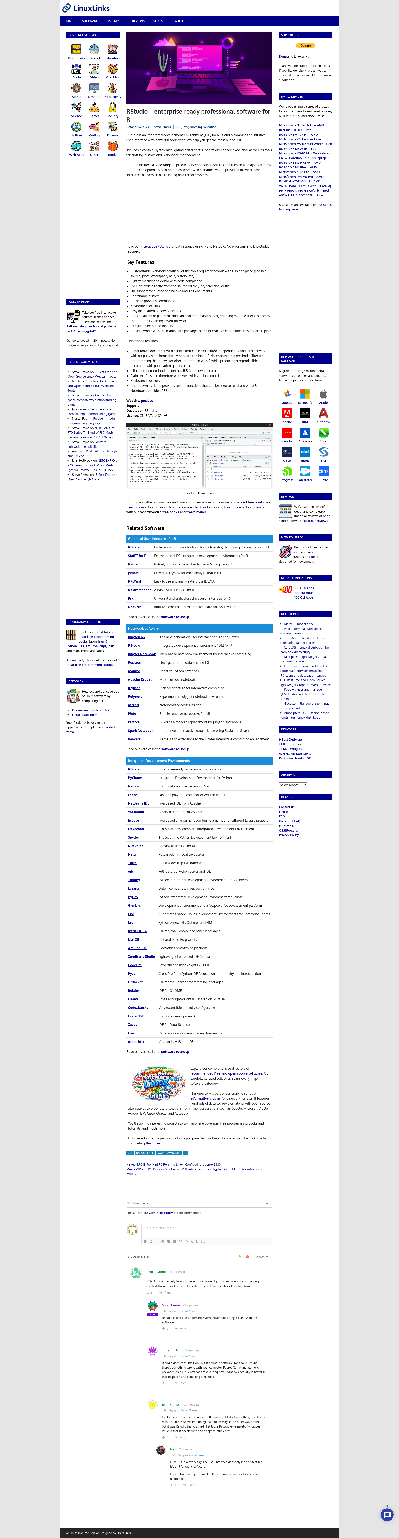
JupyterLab (136, 637)
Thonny (134, 880)
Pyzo (132, 973)
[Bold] (145, 1241)
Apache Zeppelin (141, 679)
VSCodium (136, 812)
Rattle (133, 564)
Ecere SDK (136, 1016)
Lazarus (134, 888)
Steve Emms (162, 127)
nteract (133, 705)
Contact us (286, 807)
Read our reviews (315, 521)
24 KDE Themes (290, 744)
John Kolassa (196, 1455)
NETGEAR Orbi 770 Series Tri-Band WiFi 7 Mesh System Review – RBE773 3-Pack (91, 432)
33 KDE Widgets (290, 749)
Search (177, 21)
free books (256, 502)
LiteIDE (133, 939)
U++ (131, 1033)
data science (145, 1152)
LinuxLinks (124, 1533)
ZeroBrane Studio (141, 956)
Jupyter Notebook (142, 654)
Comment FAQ (289, 821)
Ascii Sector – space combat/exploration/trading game (92, 399)
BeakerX (134, 739)
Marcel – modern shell (299, 624)
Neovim (134, 786)
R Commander (139, 590)
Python (71, 646)
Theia (132, 863)
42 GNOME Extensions (295, 754)
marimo (134, 671)
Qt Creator (136, 829)
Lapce (132, 795)
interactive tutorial (155, 246)
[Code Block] (186, 1241)
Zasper (133, 1025)
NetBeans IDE (138, 803)
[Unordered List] (174, 1241)
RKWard (134, 581)
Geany (133, 999)
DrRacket (135, 982)
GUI (178, 127)
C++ (130, 1152)
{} (197, 1241)
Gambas (134, 905)
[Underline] (157, 1241)
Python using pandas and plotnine (91, 326)
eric (131, 871)
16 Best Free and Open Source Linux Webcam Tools (92, 385)
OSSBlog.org (288, 830)
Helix (132, 854)
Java (101, 641)
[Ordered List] (169, 1241)
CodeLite (135, 965)
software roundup (175, 617)
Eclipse (133, 820)
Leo (131, 922)
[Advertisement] (199, 211)
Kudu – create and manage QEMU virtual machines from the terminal (302, 694)
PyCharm (135, 778)
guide (315, 557)
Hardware (115, 21)
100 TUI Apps (303, 593)
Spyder (133, 837)
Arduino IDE (137, 948)
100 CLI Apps (303, 597)
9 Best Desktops (291, 739)
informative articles (205, 1098)
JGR (131, 598)
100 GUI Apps (304, 588)
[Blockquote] (180, 1241)
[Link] (192, 1241)
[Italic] (151, 1241)
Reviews (138, 21)
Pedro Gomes (189, 1311)
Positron (134, 662)
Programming (192, 127)
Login (268, 1203)
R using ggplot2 (84, 331)
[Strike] (163, 1241)
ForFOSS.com (288, 826)
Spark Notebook (141, 731)
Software (90, 21)
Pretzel (133, 722)
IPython (134, 688)
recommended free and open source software (226, 1073)
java (160, 1152)
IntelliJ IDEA (137, 931)
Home (69, 21)
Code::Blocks (138, 1008)
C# (88, 646)
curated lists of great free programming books (96, 636)
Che (131, 914)
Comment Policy (161, 1213)
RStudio (134, 547)
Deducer (134, 607)
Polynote (135, 696)
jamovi (133, 573)
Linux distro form (84, 715)
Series (158, 21)
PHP (111, 646)
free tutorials (136, 507)
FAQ (282, 816)
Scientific (209, 127)
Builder (133, 991)
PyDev (133, 897)
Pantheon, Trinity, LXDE (296, 758)
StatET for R (137, 556)
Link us (284, 812)
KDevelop (136, 846)
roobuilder (136, 1042)
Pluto (132, 713)
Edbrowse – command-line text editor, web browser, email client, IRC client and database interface (304, 670)
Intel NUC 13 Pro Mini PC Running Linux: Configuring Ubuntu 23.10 (174, 1164)
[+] (203, 1241)
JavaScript (174, 1152)
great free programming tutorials (90, 665)
